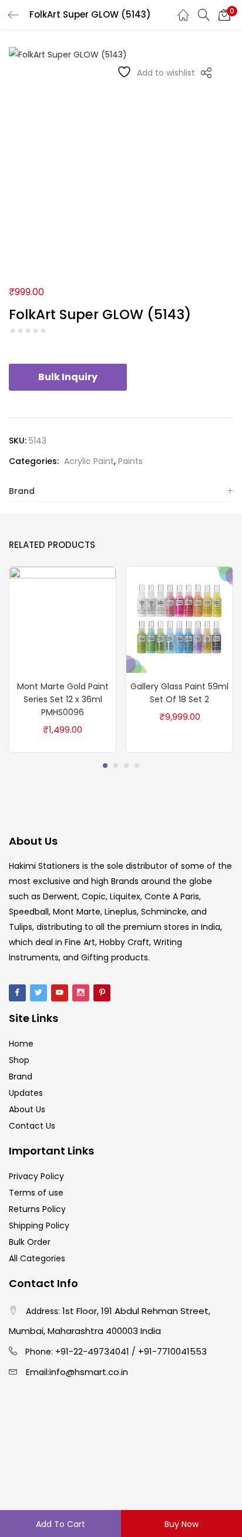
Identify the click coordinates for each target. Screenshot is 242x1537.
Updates (26, 1093)
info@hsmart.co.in (88, 1372)
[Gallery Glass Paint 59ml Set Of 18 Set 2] (179, 619)
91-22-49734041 (94, 1351)
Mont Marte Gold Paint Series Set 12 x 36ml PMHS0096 (63, 699)
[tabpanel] (62, 659)
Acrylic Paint (89, 461)
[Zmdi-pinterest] (101, 992)
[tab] (121, 491)
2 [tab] (115, 765)
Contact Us (32, 1126)
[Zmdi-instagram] (80, 992)
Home (21, 1044)
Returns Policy (37, 1209)
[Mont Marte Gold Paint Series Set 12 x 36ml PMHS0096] (62, 619)
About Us (27, 1109)
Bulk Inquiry (68, 377)
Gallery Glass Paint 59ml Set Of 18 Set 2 (179, 693)
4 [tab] (137, 765)
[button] (224, 14)
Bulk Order (30, 1242)
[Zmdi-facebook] (17, 992)
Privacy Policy (36, 1176)
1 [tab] (105, 765)
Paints (130, 461)
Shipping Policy (39, 1225)
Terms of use (36, 1193)
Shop (19, 1060)
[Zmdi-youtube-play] (59, 992)
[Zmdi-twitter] (38, 992)
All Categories (37, 1258)
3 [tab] (126, 765)
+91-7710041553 (172, 1351)
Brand (22, 491)
